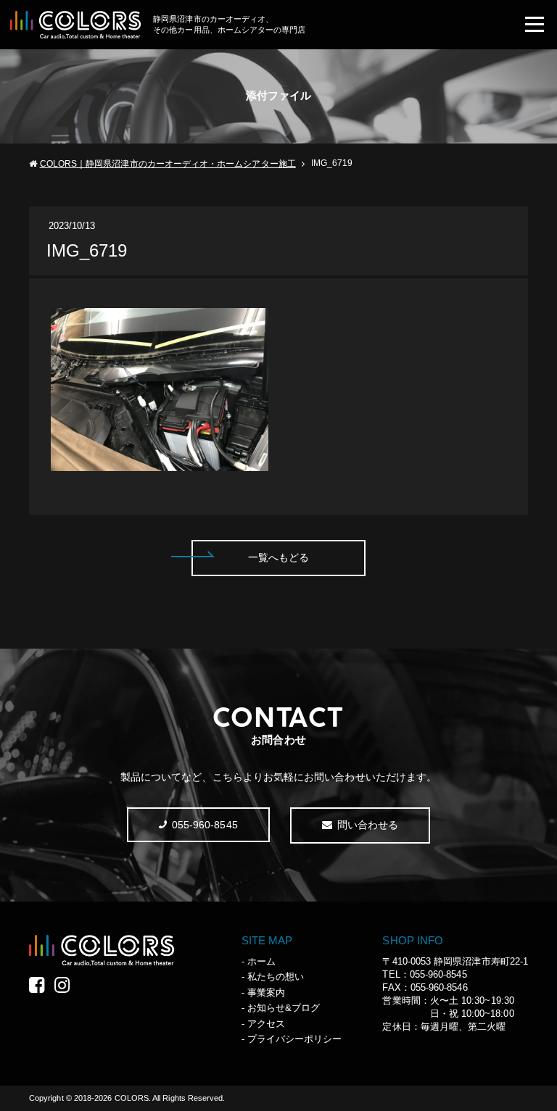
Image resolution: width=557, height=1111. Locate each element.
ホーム (261, 961)
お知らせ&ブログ (284, 1007)
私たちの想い (275, 976)
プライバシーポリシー (294, 1038)
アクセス (266, 1023)
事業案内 (266, 992)
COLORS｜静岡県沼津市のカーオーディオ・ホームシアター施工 (168, 164)
